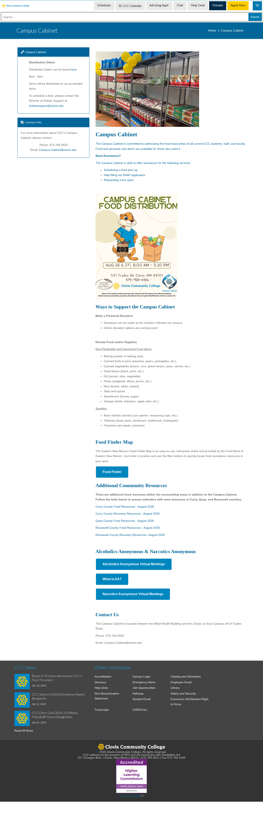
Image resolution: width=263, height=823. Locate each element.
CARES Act (140, 709)
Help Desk (101, 687)
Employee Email (181, 682)
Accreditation (103, 676)
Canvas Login (141, 676)
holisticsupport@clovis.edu (46, 105)
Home (212, 30)
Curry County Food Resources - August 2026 (125, 506)
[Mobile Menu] (257, 5)
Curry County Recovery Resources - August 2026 (128, 513)
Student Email (142, 699)
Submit (255, 16)
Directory (100, 682)
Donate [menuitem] (217, 5)
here (74, 69)
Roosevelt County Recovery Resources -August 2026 (130, 535)
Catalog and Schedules (186, 676)
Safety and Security (183, 693)
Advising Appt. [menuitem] (159, 5)
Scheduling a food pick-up (120, 170)
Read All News (23, 730)
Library (175, 687)
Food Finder (112, 472)
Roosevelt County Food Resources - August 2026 (128, 527)
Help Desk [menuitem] (198, 5)
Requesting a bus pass (119, 180)
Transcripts (102, 709)
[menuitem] (15, 5)
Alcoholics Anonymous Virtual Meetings (134, 564)
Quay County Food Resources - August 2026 (125, 520)
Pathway (138, 693)
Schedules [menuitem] (104, 5)
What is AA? (112, 579)
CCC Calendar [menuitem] (132, 6)
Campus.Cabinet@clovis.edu (58, 149)
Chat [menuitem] (180, 5)
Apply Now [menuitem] (238, 5)
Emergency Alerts (144, 682)
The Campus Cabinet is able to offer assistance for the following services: (144, 163)
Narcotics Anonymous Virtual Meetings (133, 594)
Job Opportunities (144, 687)
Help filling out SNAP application (125, 175)
